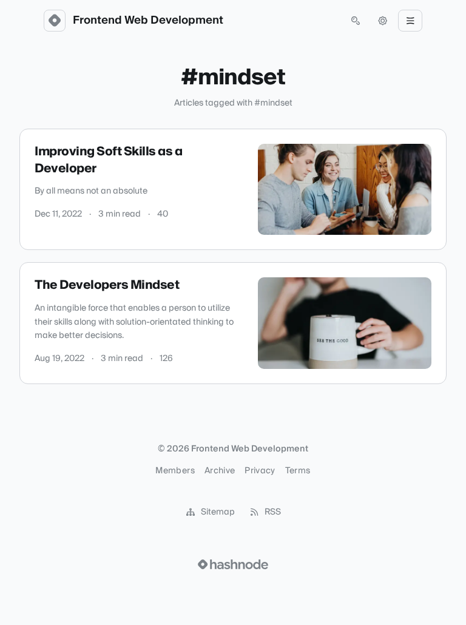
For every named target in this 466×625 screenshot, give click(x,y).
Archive (219, 471)
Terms (298, 471)
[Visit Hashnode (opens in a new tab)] (233, 564)
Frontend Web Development (148, 20)
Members (174, 471)
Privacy (260, 471)
